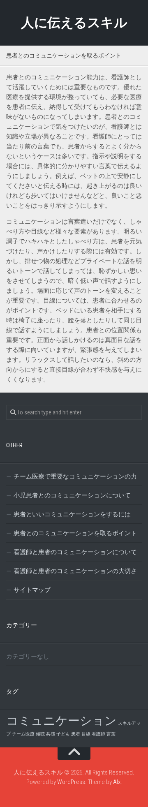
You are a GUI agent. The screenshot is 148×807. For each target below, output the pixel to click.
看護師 (98, 734)
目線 (85, 734)
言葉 (111, 734)
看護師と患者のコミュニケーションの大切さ (75, 571)
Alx (116, 782)
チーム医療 (23, 734)
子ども (63, 734)
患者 (75, 734)
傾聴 (40, 734)
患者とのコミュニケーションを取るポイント (75, 533)
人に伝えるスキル (74, 22)
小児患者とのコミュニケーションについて (72, 495)
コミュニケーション (61, 721)
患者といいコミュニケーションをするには (72, 514)
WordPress (71, 782)
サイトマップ (32, 590)
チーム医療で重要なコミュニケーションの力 (75, 476)
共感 (50, 734)
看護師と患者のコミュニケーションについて (75, 552)
